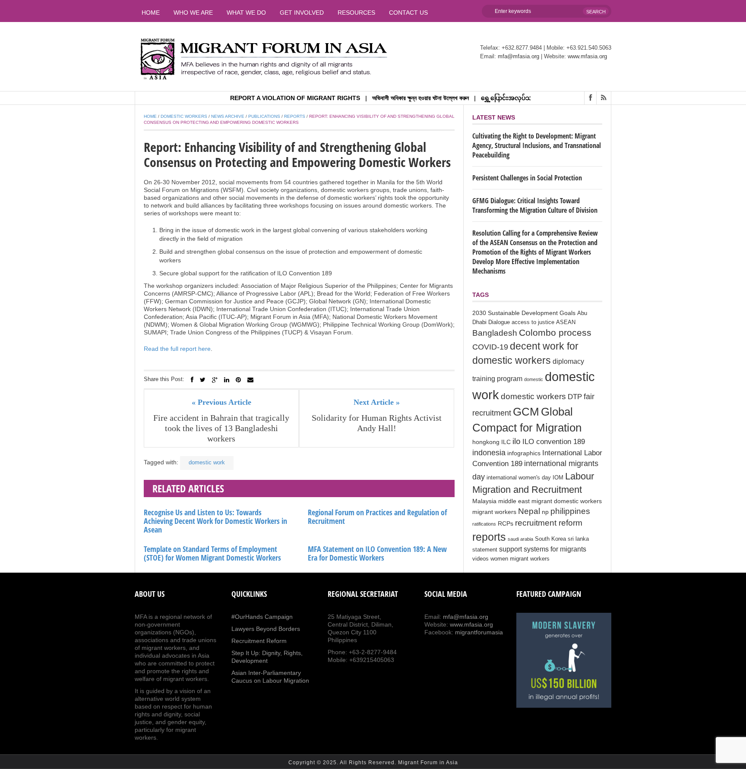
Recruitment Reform (259, 640)
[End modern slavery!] (563, 660)
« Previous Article (221, 402)
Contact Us (408, 12)
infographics (524, 453)
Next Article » (377, 402)
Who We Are (193, 12)
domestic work (207, 462)
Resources (356, 12)
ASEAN (565, 322)
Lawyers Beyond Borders (265, 628)
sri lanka (578, 539)
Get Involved (302, 12)
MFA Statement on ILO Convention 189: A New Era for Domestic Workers (377, 553)
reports (489, 537)
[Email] (250, 379)
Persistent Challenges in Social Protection (527, 178)
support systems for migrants (542, 549)
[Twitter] (202, 379)
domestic (533, 379)
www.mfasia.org (587, 56)
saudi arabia (520, 539)
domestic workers (533, 396)
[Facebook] (192, 379)
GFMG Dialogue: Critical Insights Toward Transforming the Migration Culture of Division (534, 205)
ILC (506, 441)
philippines (570, 511)
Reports (294, 116)
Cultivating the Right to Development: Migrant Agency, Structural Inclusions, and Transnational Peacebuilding (536, 145)
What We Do (246, 12)
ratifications (484, 523)
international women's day (519, 478)
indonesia (489, 452)
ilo (516, 441)
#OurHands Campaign (262, 616)
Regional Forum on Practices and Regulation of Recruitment (377, 516)
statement (484, 550)
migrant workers (494, 511)
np (545, 511)
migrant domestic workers (566, 501)
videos (480, 559)
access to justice (533, 322)
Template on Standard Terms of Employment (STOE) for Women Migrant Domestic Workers (212, 553)
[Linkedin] (226, 379)
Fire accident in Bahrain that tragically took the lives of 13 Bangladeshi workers (221, 428)
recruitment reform (548, 522)
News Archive (227, 116)
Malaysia (484, 501)
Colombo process (555, 332)
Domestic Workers (184, 116)
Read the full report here (177, 348)
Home (151, 12)
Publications (264, 116)
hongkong (485, 441)
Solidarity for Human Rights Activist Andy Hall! (377, 423)
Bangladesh (494, 332)
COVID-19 (490, 347)
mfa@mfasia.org (518, 56)
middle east (514, 501)
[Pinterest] (238, 379)
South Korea (550, 539)
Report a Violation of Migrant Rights (279, 98)
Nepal (529, 511)
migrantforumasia (479, 632)
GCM (526, 412)
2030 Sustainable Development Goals (523, 312)
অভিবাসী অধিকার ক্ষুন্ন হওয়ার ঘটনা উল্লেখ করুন (404, 98)
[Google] (215, 379)
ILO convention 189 (553, 442)
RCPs (505, 523)
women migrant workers (520, 559)
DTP (575, 397)
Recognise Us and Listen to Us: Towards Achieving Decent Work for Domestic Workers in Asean (215, 521)
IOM (558, 478)
